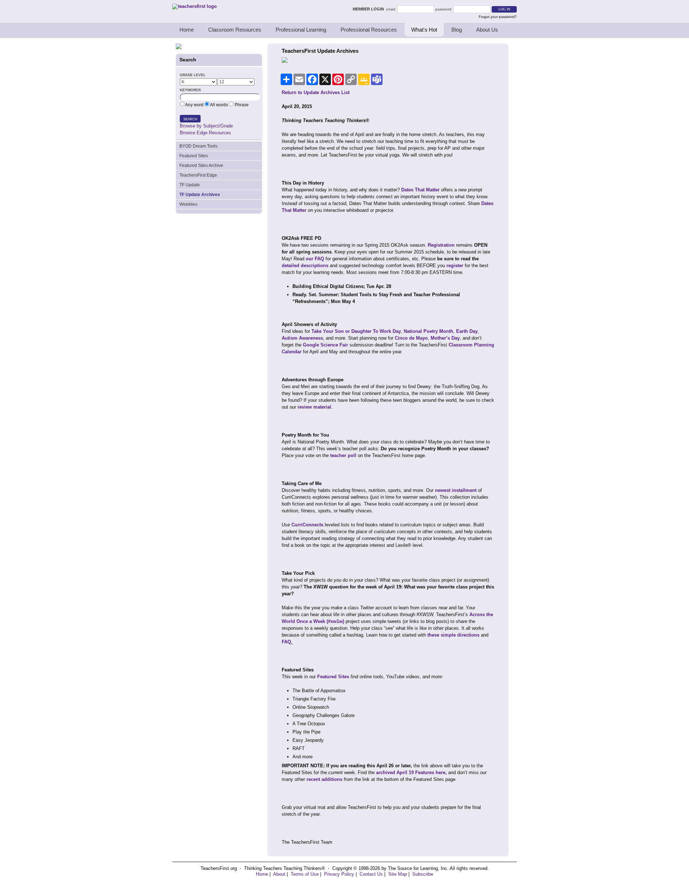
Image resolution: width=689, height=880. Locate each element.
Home (186, 30)
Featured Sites (193, 155)
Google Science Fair (325, 345)
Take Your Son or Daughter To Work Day (356, 331)
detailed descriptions (305, 265)
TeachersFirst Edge (198, 175)
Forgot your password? (498, 17)
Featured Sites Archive (201, 165)
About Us (487, 30)
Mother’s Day (445, 338)
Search (190, 119)
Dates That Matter (420, 189)
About (279, 874)
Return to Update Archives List (316, 92)
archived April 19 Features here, (411, 772)
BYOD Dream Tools (198, 146)
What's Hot (424, 30)
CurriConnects (307, 524)
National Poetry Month (428, 331)
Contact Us (371, 874)
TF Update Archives (199, 194)
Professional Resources (369, 30)
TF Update (189, 184)
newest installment (456, 490)
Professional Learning (301, 30)
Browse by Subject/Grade (206, 126)
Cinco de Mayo (411, 338)
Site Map (397, 874)
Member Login (369, 9)
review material (314, 407)
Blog (456, 30)
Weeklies (188, 204)
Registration (441, 245)
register (454, 265)
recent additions (324, 779)
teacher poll (343, 455)
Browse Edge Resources (205, 132)
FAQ (286, 641)
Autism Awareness (302, 338)
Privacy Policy (339, 874)
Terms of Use (305, 874)
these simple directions (453, 635)
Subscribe (422, 874)
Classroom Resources (234, 30)
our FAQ (315, 258)
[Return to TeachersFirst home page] (194, 6)
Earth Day (467, 331)
